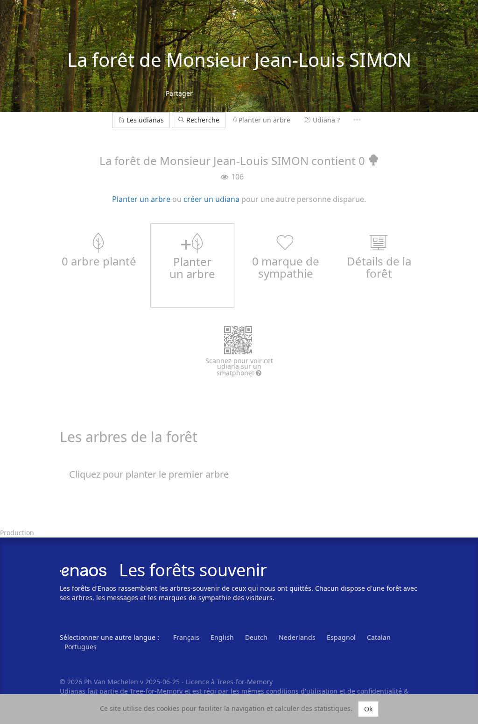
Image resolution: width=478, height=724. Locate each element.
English (222, 637)
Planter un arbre (264, 119)
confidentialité (379, 691)
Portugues (80, 646)
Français (186, 637)
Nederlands (297, 637)
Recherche (201, 119)
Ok (368, 708)
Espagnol (341, 637)
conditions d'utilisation (302, 691)
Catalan (379, 637)
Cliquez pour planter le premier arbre (149, 474)
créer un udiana (211, 199)
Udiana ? (326, 119)
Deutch (256, 637)
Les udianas (145, 119)
